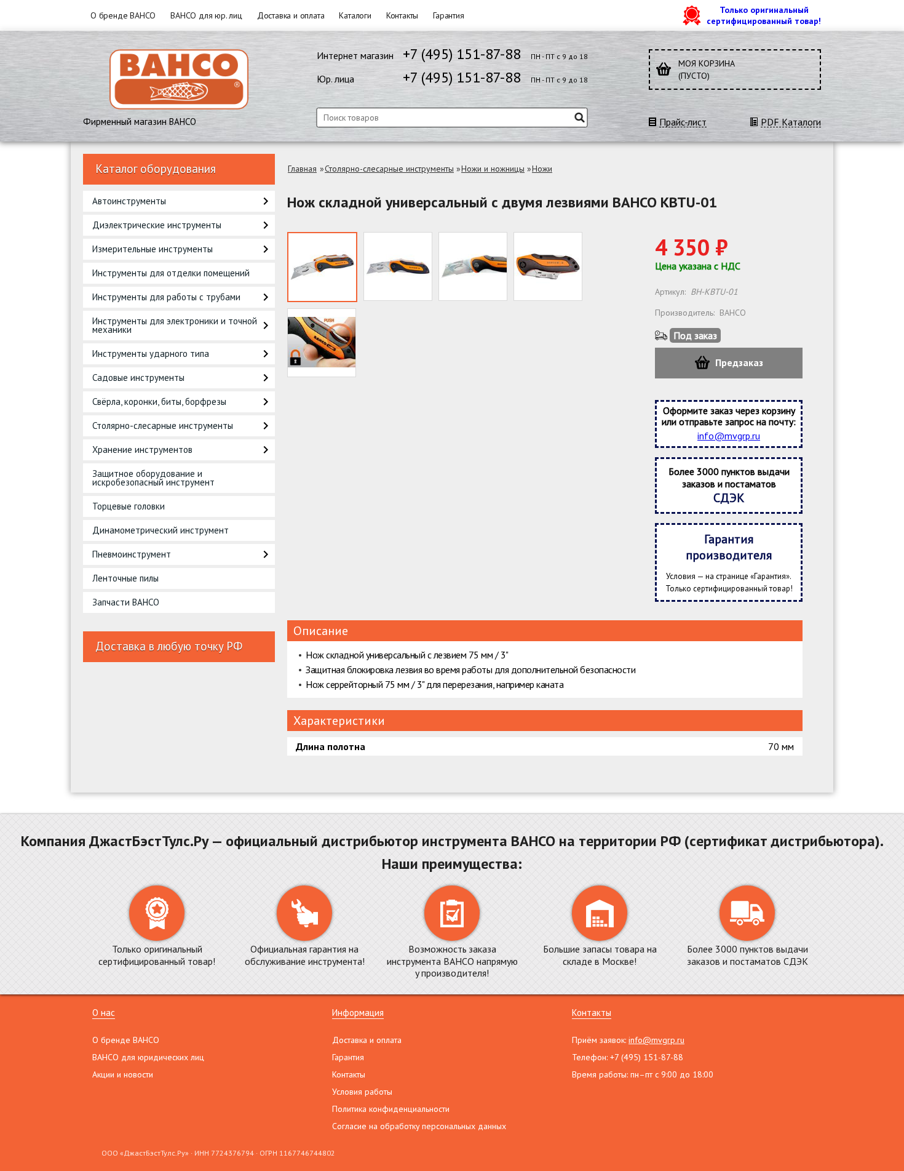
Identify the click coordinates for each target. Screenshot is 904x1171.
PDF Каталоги (791, 122)
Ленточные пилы (125, 578)
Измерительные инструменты (152, 249)
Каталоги (355, 15)
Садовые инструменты (138, 377)
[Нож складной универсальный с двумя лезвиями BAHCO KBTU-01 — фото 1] (322, 267)
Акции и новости (122, 1074)
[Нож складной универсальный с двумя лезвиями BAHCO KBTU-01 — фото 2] (397, 266)
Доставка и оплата (291, 15)
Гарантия (448, 15)
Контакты (402, 15)
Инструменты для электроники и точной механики (174, 325)
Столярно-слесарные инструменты (162, 425)
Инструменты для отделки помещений (171, 273)
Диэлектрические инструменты (156, 225)
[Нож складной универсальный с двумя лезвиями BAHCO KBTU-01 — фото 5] (321, 342)
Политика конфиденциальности (391, 1108)
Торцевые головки (128, 506)
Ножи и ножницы (493, 168)
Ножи (542, 168)
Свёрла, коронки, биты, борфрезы (159, 401)
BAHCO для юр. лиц (206, 15)
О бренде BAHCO (123, 15)
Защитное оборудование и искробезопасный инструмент (153, 478)
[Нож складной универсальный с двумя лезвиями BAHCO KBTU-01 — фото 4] (547, 266)
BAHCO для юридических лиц (148, 1057)
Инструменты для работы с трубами (166, 297)
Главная (302, 168)
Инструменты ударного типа (150, 353)
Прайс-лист (683, 122)
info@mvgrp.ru (728, 436)
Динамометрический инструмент (160, 530)
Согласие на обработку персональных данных (419, 1126)
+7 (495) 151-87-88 (462, 53)
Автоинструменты (129, 201)
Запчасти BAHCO (125, 602)
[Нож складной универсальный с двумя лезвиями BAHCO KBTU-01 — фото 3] (472, 266)
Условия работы (362, 1091)
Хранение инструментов (142, 449)
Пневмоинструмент (131, 554)
